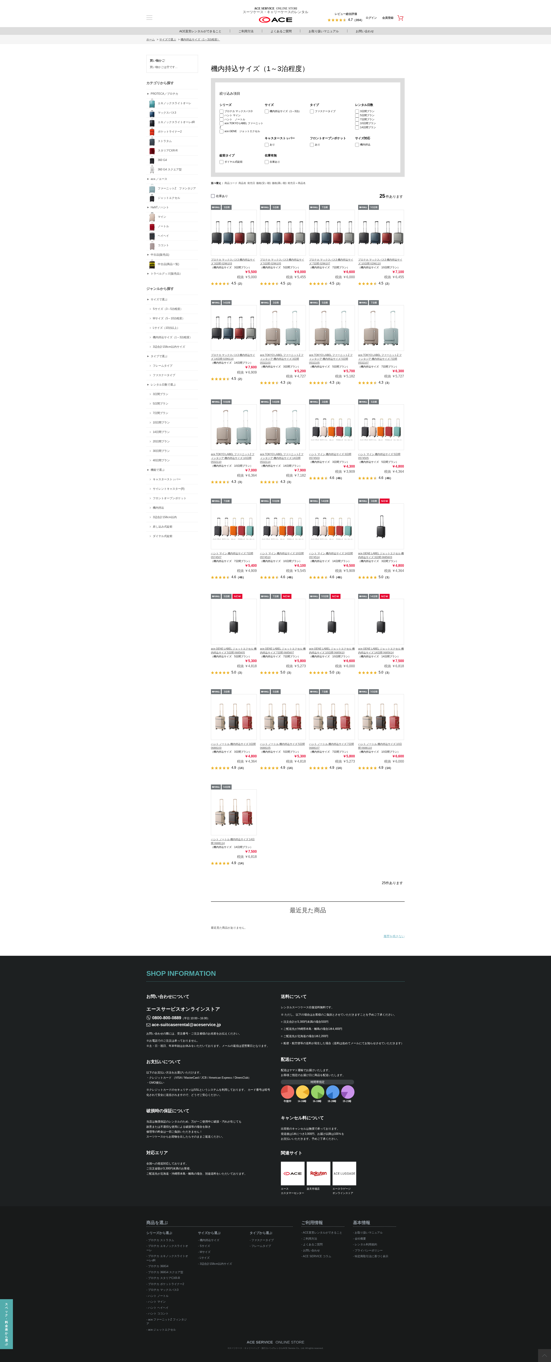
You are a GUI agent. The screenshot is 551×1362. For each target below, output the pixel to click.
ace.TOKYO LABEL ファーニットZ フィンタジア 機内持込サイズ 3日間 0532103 (281, 359)
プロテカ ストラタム (161, 1240)
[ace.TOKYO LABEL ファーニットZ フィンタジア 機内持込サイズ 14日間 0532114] (283, 427)
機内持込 (365, 144)
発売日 (251, 183)
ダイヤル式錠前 (233, 161)
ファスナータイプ (325, 111)
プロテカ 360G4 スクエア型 (165, 1272)
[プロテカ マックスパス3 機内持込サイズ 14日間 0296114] (234, 328)
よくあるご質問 (281, 31)
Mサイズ (205, 1252)
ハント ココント (158, 1313)
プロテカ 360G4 (158, 1266)
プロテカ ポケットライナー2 (166, 1284)
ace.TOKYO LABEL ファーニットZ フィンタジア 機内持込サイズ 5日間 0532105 (331, 359)
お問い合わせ (365, 31)
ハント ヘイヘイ (158, 1307)
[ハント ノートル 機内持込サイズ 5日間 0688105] (283, 717)
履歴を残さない (394, 936)
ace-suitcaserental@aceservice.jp (186, 1024)
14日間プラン (368, 127)
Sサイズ (205, 1246)
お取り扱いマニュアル (324, 31)
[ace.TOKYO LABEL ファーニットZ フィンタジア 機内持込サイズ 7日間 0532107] (381, 328)
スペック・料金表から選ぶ (6, 1324)
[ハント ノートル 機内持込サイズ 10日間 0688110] (381, 717)
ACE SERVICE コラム (317, 1256)
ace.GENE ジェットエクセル (242, 131)
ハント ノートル (234, 119)
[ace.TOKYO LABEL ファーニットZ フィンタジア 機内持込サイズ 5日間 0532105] (332, 328)
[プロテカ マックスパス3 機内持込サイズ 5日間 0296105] (283, 233)
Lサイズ (205, 1257)
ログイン (371, 17)
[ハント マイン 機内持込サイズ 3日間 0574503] (332, 427)
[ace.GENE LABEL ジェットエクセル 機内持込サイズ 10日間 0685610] (332, 622)
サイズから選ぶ (209, 1233)
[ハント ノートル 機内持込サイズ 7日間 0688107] (332, 717)
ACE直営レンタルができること (200, 31)
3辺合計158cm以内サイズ (216, 1263)
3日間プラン (367, 111)
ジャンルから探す (160, 288)
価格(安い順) (263, 183)
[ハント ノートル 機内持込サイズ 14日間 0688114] (234, 812)
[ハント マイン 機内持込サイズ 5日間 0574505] (381, 427)
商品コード (230, 183)
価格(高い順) (279, 183)
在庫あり (275, 161)
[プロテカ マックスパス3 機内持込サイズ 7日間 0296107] (332, 233)
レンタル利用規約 (366, 1244)
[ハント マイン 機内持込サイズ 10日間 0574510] (283, 526)
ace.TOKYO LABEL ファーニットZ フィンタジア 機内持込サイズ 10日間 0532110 (232, 458)
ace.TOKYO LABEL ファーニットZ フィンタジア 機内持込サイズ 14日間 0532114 (281, 458)
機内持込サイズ (209, 1240)
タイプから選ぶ (261, 1233)
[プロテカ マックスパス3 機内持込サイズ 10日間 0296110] (381, 233)
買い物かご (157, 60)
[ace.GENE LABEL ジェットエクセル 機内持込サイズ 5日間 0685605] (234, 622)
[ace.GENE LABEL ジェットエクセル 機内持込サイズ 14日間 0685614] (381, 622)
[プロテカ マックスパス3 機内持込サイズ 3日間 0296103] (234, 233)
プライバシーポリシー (369, 1250)
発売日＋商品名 (297, 183)
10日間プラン (368, 123)
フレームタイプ (261, 1246)
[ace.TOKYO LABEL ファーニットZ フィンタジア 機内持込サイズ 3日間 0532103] (283, 328)
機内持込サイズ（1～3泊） (285, 111)
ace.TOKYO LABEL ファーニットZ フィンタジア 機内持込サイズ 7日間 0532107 (380, 359)
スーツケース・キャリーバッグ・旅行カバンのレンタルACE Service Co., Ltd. (267, 1348)
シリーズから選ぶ (159, 1233)
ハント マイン (232, 115)
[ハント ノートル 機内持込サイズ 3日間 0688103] (234, 717)
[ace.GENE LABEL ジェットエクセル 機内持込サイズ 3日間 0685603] (381, 526)
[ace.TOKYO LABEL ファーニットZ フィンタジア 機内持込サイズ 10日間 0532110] (234, 427)
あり (272, 144)
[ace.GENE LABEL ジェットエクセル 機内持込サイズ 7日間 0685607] (283, 622)
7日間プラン (367, 119)
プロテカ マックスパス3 (238, 111)
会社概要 (360, 1238)
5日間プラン (367, 115)
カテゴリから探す (160, 83)
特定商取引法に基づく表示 (371, 1256)
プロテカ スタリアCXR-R (164, 1278)
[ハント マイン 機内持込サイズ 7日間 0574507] (234, 526)
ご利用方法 (246, 31)
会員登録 (387, 17)
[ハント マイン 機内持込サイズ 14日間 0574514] (332, 526)
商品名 (242, 183)
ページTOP (544, 1355)
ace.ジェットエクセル (162, 1329)
